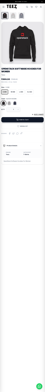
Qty (3, 109)
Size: (3, 87)
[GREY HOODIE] (9, 103)
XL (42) (29, 92)
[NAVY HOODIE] (15, 103)
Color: (3, 99)
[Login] (41, 7)
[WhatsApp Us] (39, 386)
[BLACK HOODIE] (3, 103)
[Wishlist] (36, 7)
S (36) (5, 92)
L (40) (21, 92)
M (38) (13, 92)
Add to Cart (24, 119)
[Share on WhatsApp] (17, 133)
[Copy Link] (21, 133)
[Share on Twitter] (13, 133)
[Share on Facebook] (10, 133)
